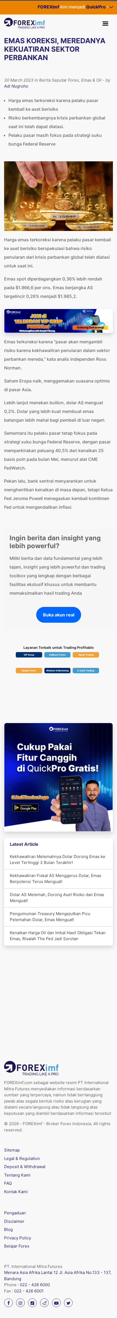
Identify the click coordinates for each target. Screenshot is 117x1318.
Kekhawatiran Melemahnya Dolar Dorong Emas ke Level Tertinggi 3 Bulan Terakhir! (57, 859)
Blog (8, 1229)
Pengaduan (15, 1212)
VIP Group (29, 654)
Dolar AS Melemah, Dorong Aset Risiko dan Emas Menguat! (57, 897)
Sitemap (12, 1150)
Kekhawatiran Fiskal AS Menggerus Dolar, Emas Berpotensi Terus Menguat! (55, 878)
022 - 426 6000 (35, 1284)
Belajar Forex (29, 670)
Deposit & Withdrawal (24, 1166)
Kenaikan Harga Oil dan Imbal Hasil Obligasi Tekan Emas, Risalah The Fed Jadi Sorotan (58, 936)
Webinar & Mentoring (57, 670)
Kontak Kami (16, 1191)
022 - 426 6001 (29, 1291)
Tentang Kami (17, 1175)
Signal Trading (86, 654)
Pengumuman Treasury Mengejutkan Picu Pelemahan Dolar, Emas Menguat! (50, 916)
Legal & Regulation (22, 1158)
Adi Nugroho (16, 86)
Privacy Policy (17, 1237)
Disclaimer (14, 1221)
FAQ (8, 1183)
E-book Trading (86, 670)
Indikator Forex (57, 654)
